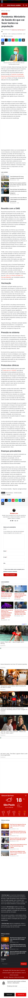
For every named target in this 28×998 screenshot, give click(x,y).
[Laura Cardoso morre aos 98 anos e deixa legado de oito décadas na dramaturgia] (5, 199)
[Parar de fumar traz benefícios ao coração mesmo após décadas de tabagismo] (5, 191)
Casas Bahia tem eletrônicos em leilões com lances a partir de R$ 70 (18, 833)
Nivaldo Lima (14, 513)
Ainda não (9, 994)
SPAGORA (8, 494)
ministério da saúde (17, 492)
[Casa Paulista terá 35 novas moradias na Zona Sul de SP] (5, 178)
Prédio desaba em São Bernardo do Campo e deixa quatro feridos (6, 595)
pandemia (3, 494)
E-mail (5, 557)
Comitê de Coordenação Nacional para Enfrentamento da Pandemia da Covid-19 (12, 76)
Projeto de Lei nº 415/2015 (9, 370)
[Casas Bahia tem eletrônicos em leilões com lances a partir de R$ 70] (5, 833)
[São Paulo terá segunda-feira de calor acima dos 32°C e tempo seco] (5, 826)
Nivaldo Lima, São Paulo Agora (18, 29)
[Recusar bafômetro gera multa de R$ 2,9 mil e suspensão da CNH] (5, 840)
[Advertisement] (14, 135)
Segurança (11, 977)
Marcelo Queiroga (9, 492)
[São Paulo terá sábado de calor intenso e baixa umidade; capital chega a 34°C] (5, 853)
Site (4, 563)
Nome (5, 551)
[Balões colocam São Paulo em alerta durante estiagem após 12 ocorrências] (21, 588)
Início (3, 10)
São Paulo (8, 10)
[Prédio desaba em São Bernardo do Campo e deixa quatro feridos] (7, 588)
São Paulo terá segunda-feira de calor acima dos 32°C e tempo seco (18, 826)
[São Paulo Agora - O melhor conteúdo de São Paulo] (14, 5)
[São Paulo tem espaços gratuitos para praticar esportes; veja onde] (5, 184)
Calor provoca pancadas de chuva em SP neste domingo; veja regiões (18, 846)
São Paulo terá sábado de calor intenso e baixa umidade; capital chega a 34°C (18, 853)
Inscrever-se (21, 994)
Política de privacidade (19, 977)
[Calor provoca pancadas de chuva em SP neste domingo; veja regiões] (5, 846)
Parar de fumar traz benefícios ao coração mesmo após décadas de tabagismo (18, 191)
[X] (6, 40)
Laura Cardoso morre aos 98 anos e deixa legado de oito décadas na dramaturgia (18, 199)
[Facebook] (2, 40)
